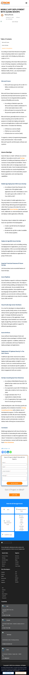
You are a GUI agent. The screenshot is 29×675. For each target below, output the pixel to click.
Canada (8, 620)
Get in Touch (14, 483)
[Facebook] (2, 452)
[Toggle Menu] (27, 3)
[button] (14, 494)
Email (3, 466)
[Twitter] (5, 452)
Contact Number (6, 471)
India (7, 649)
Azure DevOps (5, 45)
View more (22, 670)
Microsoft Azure (5, 42)
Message (4, 475)
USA (7, 606)
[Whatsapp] (10, 452)
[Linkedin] (8, 452)
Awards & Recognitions (7, 48)
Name (4, 462)
